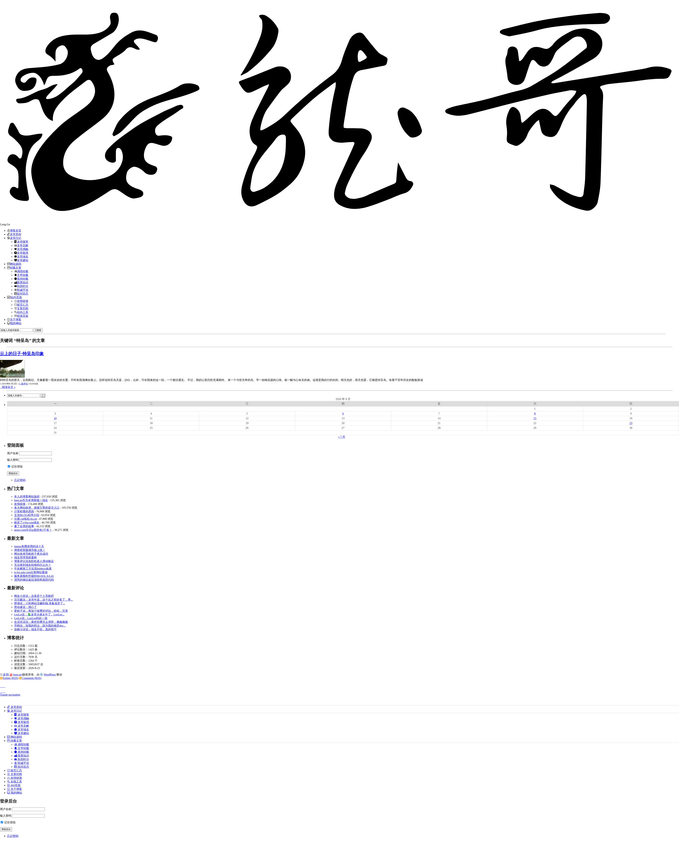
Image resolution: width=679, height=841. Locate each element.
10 (55, 418)
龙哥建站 (22, 260)
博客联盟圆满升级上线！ (29, 550)
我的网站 (15, 323)
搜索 (39, 330)
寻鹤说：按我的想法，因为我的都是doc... (40, 625)
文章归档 (22, 308)
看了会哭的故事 (24, 526)
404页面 (15, 785)
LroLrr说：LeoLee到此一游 (30, 618)
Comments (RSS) (31, 678)
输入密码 (12, 459)
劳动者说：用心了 (25, 607)
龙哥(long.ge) (12, 674)
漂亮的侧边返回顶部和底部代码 (34, 579)
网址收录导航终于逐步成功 (31, 553)
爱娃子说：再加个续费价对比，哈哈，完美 (41, 610)
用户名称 (12, 453)
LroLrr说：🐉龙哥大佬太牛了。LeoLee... (39, 614)
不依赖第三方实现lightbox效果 (33, 568)
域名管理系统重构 (25, 557)
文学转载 (22, 275)
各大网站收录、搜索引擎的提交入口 (36, 507)
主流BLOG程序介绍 (26, 515)
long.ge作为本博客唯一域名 (31, 500)
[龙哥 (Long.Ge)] (339, 111)
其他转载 (22, 278)
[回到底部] (339, 690)
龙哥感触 (22, 249)
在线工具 (16, 781)
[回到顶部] (339, 685)
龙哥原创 (15, 234)
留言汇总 (22, 304)
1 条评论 (23, 383)
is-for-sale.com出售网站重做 (31, 572)
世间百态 (22, 293)
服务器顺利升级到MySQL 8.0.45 (34, 576)
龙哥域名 (22, 256)
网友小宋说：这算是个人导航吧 (34, 595)
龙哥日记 (15, 237)
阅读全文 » (8, 387)
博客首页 (15, 230)
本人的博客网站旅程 (27, 496)
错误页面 (22, 315)
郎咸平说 (22, 289)
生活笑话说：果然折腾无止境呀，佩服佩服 (41, 621)
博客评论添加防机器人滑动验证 (34, 561)
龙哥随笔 (22, 241)
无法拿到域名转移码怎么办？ (32, 564)
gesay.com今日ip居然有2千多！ (33, 529)
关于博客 (15, 319)
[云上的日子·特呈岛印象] (12, 376)
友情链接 (22, 301)
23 (630, 423)
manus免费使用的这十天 (29, 546)
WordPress (50, 674)
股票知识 (22, 282)
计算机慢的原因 (24, 511)
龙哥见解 (22, 245)
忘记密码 (19, 480)
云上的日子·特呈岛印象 (22, 353)
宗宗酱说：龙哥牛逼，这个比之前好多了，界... (43, 599)
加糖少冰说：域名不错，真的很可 (35, 629)
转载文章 (15, 267)
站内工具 (22, 312)
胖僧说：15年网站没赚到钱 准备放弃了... (39, 603)
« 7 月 (341, 436)
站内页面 (16, 297)
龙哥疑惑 (22, 252)
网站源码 (15, 263)
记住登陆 (17, 466)
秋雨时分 (22, 286)
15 (534, 418)
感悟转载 (22, 271)
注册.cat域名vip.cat (25, 518)
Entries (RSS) (10, 678)
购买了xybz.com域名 (26, 522)
